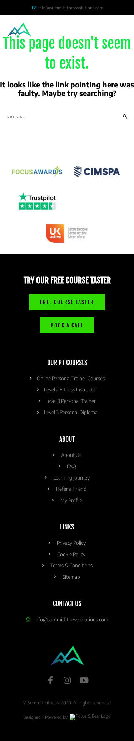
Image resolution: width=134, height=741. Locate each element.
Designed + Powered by (46, 717)
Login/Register (63, 30)
